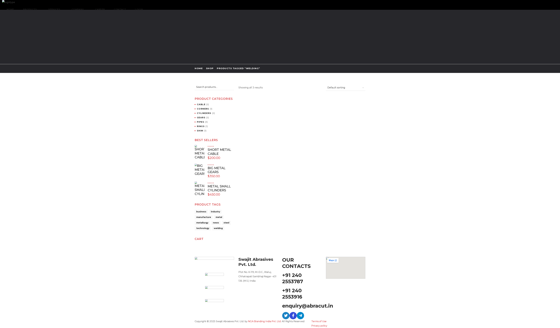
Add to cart (265, 99)
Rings (202, 126)
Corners (204, 108)
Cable (203, 104)
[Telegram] (300, 315)
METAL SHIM (309, 108)
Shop (210, 68)
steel (226, 222)
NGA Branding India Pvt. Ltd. (264, 321)
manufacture (203, 217)
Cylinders (206, 113)
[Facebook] (293, 315)
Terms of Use (319, 321)
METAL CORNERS (265, 108)
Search (231, 87)
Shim (201, 130)
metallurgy (202, 222)
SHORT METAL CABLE (219, 152)
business (201, 211)
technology (202, 228)
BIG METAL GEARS (345, 111)
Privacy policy (319, 325)
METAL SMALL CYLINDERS (219, 188)
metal (219, 217)
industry (215, 211)
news (216, 222)
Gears (203, 117)
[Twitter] (285, 315)
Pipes (202, 122)
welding (218, 228)
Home (199, 68)
